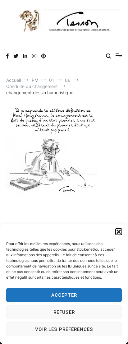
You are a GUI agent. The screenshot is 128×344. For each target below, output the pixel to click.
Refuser (64, 312)
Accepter (64, 295)
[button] (119, 232)
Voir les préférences (64, 329)
